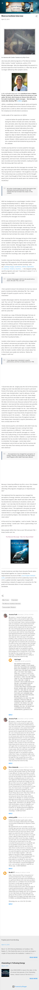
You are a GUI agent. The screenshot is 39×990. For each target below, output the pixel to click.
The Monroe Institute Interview (11, 603)
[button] (36, 16)
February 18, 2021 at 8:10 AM (25, 817)
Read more (34, 957)
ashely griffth (13, 817)
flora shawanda (13, 767)
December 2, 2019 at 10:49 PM (25, 718)
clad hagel (17, 659)
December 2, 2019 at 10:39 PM (25, 614)
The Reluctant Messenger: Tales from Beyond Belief (19, 537)
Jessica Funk (13, 614)
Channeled (14, 600)
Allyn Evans (5, 600)
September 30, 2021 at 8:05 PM (23, 661)
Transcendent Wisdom (9, 607)
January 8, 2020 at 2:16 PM (26, 767)
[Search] (36, 3)
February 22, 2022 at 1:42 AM (22, 872)
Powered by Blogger (21, 986)
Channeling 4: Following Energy (13, 963)
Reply (10, 715)
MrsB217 (12, 872)
